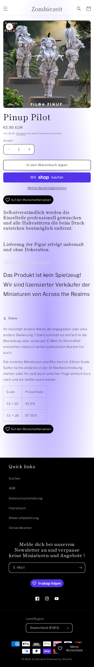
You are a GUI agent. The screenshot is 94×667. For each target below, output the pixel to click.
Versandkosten (20, 528)
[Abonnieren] (80, 568)
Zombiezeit (39, 659)
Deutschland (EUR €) (44, 627)
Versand (21, 133)
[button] (5, 9)
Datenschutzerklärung (26, 498)
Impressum (17, 508)
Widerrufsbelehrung (24, 518)
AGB (12, 488)
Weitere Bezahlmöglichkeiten (47, 187)
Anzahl (8, 140)
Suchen (14, 478)
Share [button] (12, 318)
